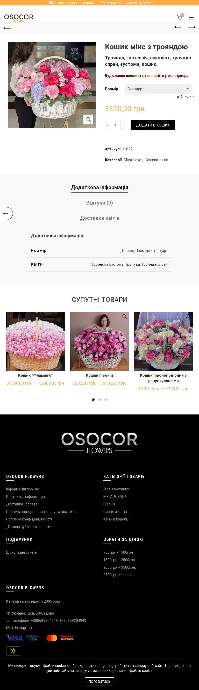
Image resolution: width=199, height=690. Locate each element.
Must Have (132, 160)
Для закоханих (116, 489)
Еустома (116, 264)
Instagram (23, 628)
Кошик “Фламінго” (35, 375)
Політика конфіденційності (29, 519)
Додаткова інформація (99, 187)
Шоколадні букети (21, 552)
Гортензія (100, 264)
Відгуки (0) (99, 203)
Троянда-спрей (154, 264)
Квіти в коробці (116, 519)
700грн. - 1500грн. (118, 552)
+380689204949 (111, 3)
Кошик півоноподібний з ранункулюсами (163, 378)
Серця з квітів (115, 512)
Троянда (132, 264)
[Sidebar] (6, 213)
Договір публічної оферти (28, 527)
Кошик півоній (99, 375)
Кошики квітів (156, 160)
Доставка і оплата (22, 504)
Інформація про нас (23, 489)
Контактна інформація (25, 497)
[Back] (7, 27)
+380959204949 (137, 3)
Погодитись (99, 682)
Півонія (109, 504)
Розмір (111, 89)
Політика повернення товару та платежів (41, 512)
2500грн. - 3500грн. (119, 567)
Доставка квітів (99, 218)
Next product (191, 27)
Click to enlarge (88, 119)
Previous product (178, 27)
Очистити (187, 96)
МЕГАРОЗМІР (114, 497)
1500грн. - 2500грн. (119, 560)
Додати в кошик (153, 125)
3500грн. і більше (117, 575)
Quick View (60, 316)
